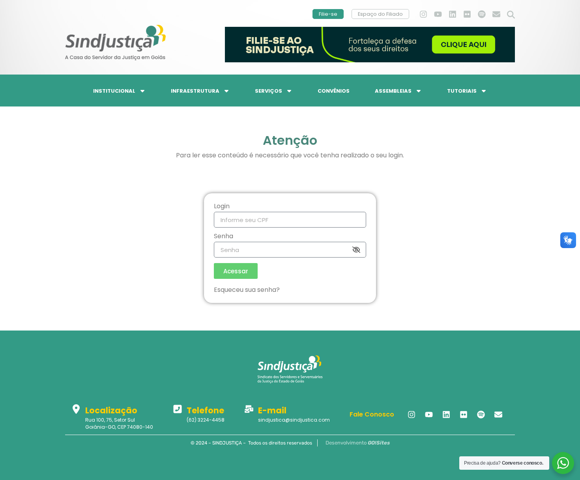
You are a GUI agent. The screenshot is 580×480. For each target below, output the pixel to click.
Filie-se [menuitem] (328, 14)
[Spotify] (481, 14)
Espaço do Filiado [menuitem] (380, 14)
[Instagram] (423, 14)
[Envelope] (496, 14)
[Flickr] (467, 14)
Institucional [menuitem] (114, 91)
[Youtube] (438, 14)
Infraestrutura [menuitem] (195, 91)
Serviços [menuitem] (268, 91)
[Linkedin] (452, 14)
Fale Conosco (372, 414)
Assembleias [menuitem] (393, 91)
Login (222, 207)
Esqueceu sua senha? (247, 289)
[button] (511, 15)
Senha (223, 237)
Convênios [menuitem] (334, 91)
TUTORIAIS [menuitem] (462, 91)
